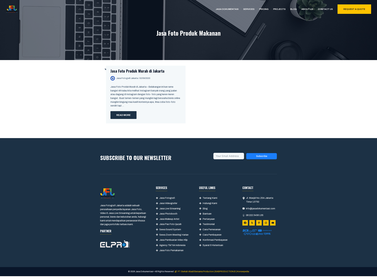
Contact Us (325, 9)
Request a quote (354, 9)
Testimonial (209, 224)
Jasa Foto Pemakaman (171, 250)
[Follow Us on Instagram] (266, 223)
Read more (123, 115)
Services (248, 9)
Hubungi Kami (210, 203)
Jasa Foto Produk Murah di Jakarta (137, 71)
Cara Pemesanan (212, 229)
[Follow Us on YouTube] (273, 223)
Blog (293, 9)
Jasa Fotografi (167, 198)
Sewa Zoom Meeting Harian (173, 234)
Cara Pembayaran (212, 234)
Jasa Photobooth (168, 213)
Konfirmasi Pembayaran (215, 240)
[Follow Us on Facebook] (245, 223)
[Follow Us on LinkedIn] (259, 223)
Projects (279, 9)
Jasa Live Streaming (170, 208)
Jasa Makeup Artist (169, 219)
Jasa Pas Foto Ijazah (170, 224)
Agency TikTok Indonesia (172, 245)
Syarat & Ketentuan (213, 245)
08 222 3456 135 (254, 215)
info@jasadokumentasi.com (260, 208)
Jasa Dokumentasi (227, 9)
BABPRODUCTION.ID (225, 271)
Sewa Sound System (170, 229)
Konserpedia (243, 271)
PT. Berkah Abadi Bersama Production (196, 271)
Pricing (263, 9)
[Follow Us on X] (252, 223)
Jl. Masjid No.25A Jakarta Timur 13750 (259, 200)
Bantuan (207, 213)
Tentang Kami (210, 198)
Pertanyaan (209, 219)
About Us (307, 9)
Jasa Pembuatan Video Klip (173, 240)
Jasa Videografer (168, 203)
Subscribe (261, 156)
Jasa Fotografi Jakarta (127, 78)
